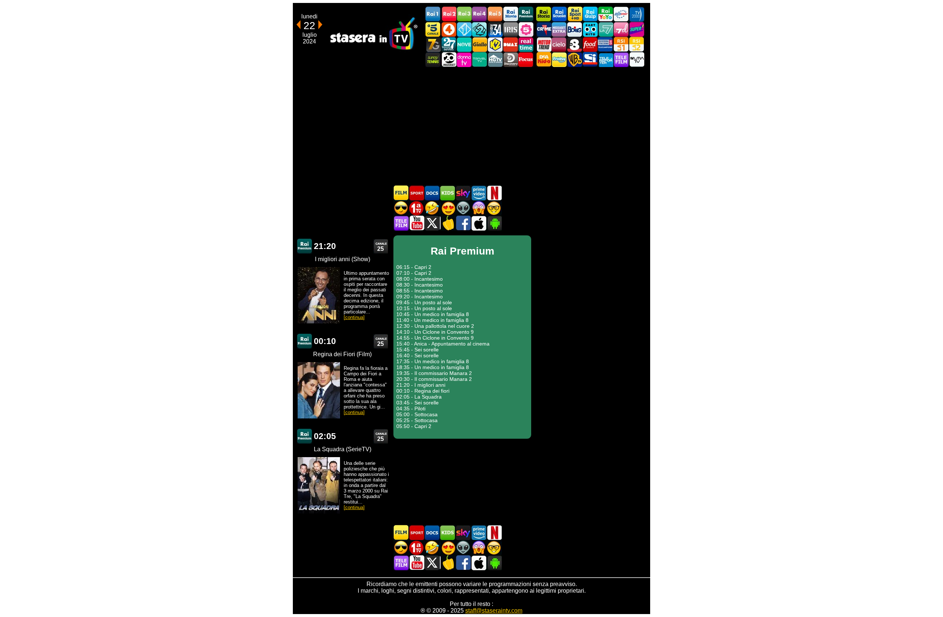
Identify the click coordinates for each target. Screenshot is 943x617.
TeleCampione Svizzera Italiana (605, 44)
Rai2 (448, 14)
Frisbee (559, 59)
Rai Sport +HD (574, 14)
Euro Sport (621, 14)
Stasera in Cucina (447, 223)
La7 (605, 29)
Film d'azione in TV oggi (401, 207)
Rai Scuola (559, 14)
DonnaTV (464, 59)
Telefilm (621, 59)
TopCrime (543, 29)
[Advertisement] (471, 126)
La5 (526, 29)
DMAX (510, 44)
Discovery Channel (510, 59)
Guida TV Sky (463, 192)
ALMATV (636, 59)
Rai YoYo (605, 14)
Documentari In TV (432, 192)
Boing (574, 29)
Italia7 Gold (433, 44)
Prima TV (416, 207)
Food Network (590, 44)
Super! (636, 29)
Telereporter (605, 59)
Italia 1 (464, 29)
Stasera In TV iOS (478, 223)
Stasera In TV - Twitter (432, 223)
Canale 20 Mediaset (448, 59)
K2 (495, 44)
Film (401, 192)
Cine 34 (495, 29)
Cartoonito (590, 29)
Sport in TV (416, 192)
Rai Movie (510, 14)
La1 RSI (621, 44)
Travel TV (479, 59)
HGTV (495, 59)
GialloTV (479, 44)
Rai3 (464, 14)
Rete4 (448, 29)
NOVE (464, 44)
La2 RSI (636, 44)
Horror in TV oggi (478, 207)
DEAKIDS (543, 59)
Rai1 (433, 14)
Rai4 (479, 14)
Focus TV (526, 59)
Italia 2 (479, 29)
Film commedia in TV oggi (432, 207)
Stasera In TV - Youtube (416, 223)
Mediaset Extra (559, 29)
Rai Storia (543, 14)
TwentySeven (448, 44)
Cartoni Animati (447, 192)
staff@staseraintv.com (493, 610)
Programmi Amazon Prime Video (478, 192)
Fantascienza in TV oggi (463, 207)
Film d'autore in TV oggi (494, 207)
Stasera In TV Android (494, 223)
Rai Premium (526, 14)
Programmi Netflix (494, 192)
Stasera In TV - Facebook (463, 223)
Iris (510, 29)
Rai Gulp (590, 14)
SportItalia (590, 59)
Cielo (559, 44)
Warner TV (574, 59)
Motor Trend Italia (543, 44)
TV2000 (636, 14)
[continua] (354, 317)
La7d (621, 29)
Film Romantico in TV (447, 207)
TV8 (574, 44)
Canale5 (433, 29)
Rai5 (495, 14)
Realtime (526, 44)
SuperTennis (433, 59)
